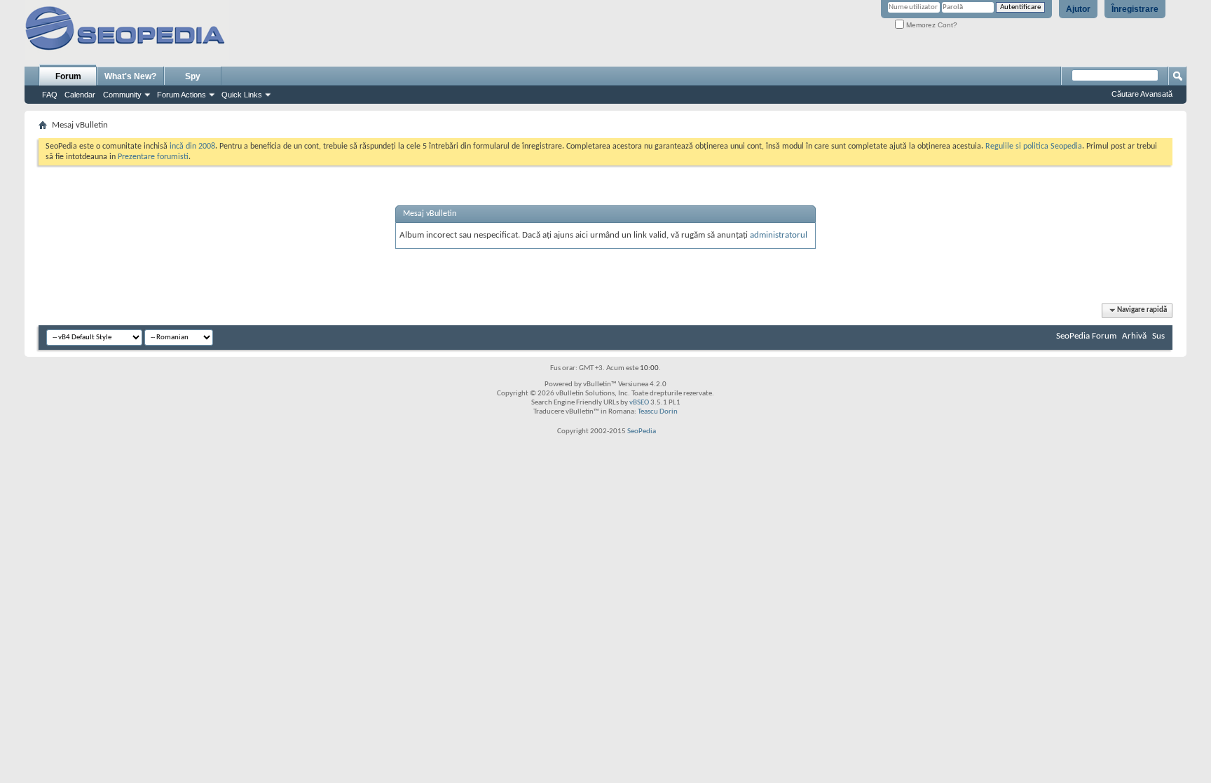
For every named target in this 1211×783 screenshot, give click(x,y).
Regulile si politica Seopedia (1033, 146)
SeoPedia (641, 431)
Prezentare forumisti (153, 157)
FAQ (49, 94)
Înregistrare (1134, 9)
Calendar (79, 94)
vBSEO (639, 403)
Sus (1158, 336)
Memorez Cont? (930, 25)
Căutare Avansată (1141, 94)
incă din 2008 (192, 146)
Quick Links (241, 94)
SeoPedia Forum (1086, 336)
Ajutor (1078, 9)
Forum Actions (181, 94)
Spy (192, 76)
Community (122, 94)
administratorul (778, 235)
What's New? (130, 76)
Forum (68, 76)
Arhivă (1134, 336)
